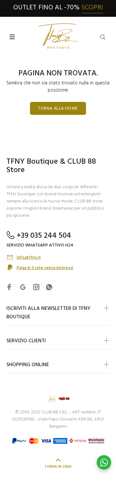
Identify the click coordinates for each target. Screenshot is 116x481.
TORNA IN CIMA (58, 467)
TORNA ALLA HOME (58, 108)
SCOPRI (92, 7)
